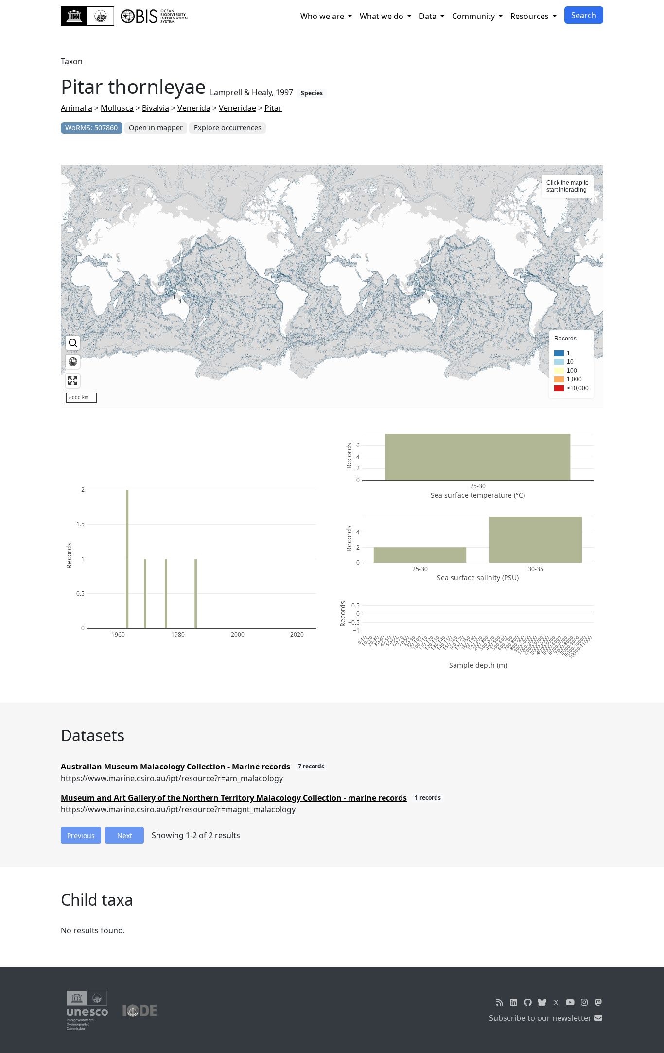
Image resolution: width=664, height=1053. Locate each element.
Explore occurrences (228, 127)
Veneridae (237, 108)
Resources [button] (530, 16)
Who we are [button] (323, 16)
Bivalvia (155, 108)
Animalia (76, 108)
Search (583, 15)
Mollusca (117, 108)
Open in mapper (156, 127)
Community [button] (474, 16)
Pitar (273, 108)
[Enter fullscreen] (73, 381)
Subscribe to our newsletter (541, 1018)
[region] (332, 286)
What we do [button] (382, 16)
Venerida (193, 108)
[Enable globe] (73, 362)
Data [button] (428, 16)
